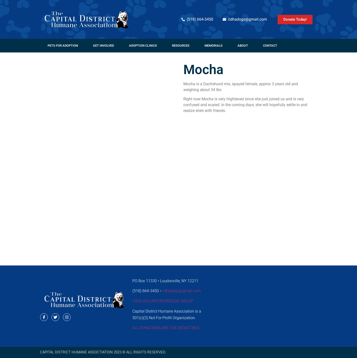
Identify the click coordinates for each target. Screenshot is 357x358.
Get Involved (103, 45)
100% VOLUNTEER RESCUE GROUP (162, 301)
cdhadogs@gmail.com (181, 291)
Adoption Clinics (143, 45)
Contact (270, 45)
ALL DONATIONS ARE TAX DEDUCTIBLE (166, 327)
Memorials (213, 45)
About (243, 45)
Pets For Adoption (63, 45)
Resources (180, 45)
